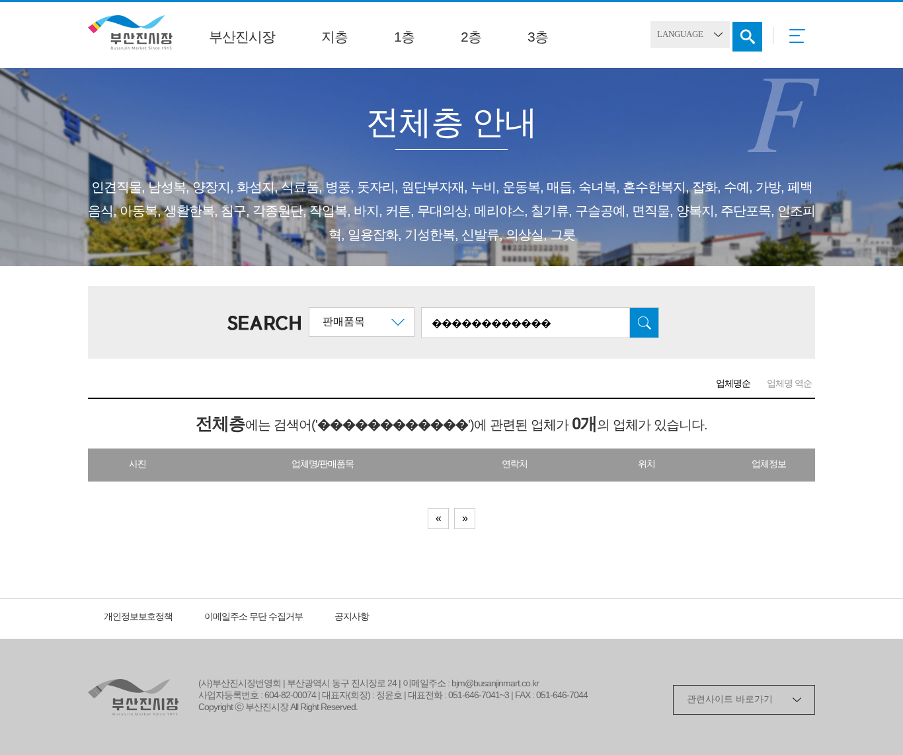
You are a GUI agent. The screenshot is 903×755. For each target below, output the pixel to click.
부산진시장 (242, 37)
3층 (538, 37)
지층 (334, 37)
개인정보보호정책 (138, 617)
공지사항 (351, 617)
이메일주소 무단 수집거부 (253, 617)
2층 (471, 37)
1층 (404, 37)
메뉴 (801, 40)
